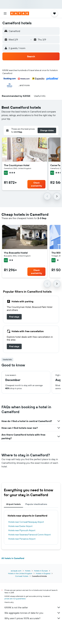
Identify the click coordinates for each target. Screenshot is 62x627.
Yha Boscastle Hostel (16, 252)
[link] (14, 316)
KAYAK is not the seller (16, 607)
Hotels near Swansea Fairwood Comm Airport (29, 534)
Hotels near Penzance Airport (22, 538)
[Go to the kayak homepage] (19, 13)
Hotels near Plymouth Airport (21, 530)
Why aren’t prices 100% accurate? (22, 618)
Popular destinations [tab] (36, 504)
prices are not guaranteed (15, 598)
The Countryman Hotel (16, 165)
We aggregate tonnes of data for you (24, 612)
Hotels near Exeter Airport (20, 526)
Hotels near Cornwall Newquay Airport (26, 522)
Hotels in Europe (41, 571)
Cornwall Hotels (21, 576)
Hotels (27, 571)
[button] (5, 13)
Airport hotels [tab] (13, 504)
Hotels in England (43, 573)
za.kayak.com (16, 571)
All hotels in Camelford (13, 558)
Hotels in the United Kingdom (20, 573)
